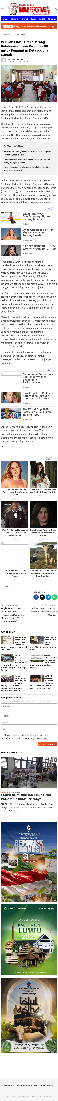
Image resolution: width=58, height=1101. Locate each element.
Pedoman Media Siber (27, 1085)
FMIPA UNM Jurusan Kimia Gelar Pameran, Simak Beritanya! (26, 797)
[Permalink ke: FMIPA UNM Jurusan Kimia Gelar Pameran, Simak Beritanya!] (29, 772)
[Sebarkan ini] (36, 597)
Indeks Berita (46, 1085)
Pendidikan (5, 792)
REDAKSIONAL (8, 1085)
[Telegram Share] (48, 597)
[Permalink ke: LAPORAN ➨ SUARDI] (3, 59)
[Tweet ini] (42, 597)
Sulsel (5, 586)
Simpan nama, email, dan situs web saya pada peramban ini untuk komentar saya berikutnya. (24, 736)
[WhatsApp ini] (54, 597)
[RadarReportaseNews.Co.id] (29, 8)
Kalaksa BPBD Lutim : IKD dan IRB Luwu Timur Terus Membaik (44, 609)
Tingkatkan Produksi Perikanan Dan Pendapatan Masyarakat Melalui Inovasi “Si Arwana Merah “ (12, 613)
